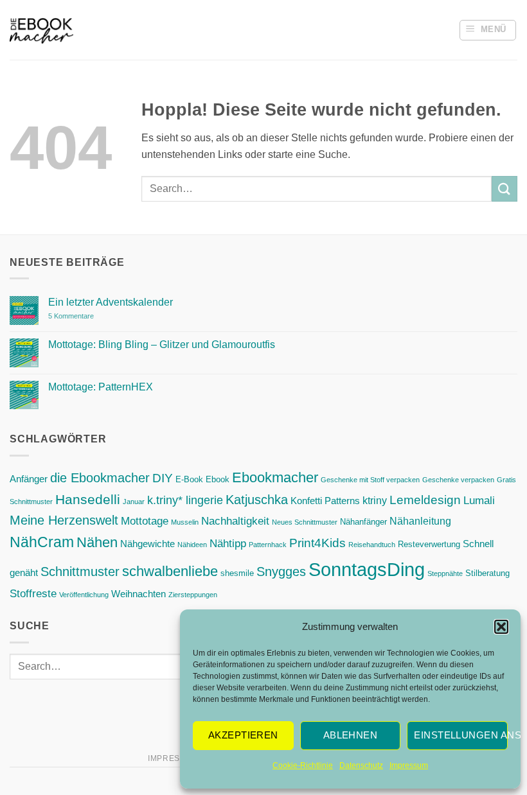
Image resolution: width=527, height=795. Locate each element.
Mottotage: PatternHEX (100, 386)
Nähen (97, 542)
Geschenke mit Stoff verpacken (370, 480)
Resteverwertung (429, 544)
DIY (162, 478)
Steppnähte (445, 573)
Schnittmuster (80, 571)
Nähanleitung (420, 521)
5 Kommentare (97, 316)
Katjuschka (257, 500)
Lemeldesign (425, 500)
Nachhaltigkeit (235, 520)
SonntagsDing (366, 569)
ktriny (374, 500)
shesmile (237, 573)
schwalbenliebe (170, 571)
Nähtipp (228, 543)
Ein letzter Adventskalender (110, 302)
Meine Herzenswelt (64, 520)
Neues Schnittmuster (304, 522)
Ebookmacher (275, 477)
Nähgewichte (147, 544)
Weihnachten (138, 594)
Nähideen (192, 544)
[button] (501, 626)
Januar (134, 501)
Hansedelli (87, 499)
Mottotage (144, 520)
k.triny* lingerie (185, 500)
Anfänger (29, 479)
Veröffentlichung (84, 594)
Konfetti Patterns (325, 501)
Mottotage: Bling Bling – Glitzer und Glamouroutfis (161, 344)
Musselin (185, 522)
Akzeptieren (243, 734)
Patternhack (268, 544)
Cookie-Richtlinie (302, 765)
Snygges (281, 571)
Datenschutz (361, 765)
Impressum (408, 765)
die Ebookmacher (100, 478)
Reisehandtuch (371, 544)
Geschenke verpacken (458, 480)
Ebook (217, 479)
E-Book (189, 479)
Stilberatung (487, 573)
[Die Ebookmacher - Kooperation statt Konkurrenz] (41, 30)
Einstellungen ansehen (461, 734)
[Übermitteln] (504, 188)
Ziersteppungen (192, 594)
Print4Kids (317, 543)
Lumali (479, 500)
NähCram (42, 542)
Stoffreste (33, 593)
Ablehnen (350, 734)
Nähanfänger (363, 522)
